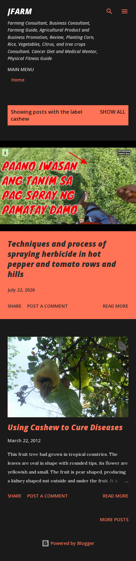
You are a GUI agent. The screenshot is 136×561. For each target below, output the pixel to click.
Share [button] (15, 306)
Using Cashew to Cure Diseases (65, 427)
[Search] (109, 11)
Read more (115, 306)
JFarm (20, 11)
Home (17, 80)
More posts (114, 519)
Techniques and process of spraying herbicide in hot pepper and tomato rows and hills (62, 258)
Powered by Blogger (71, 543)
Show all (112, 111)
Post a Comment (47, 306)
